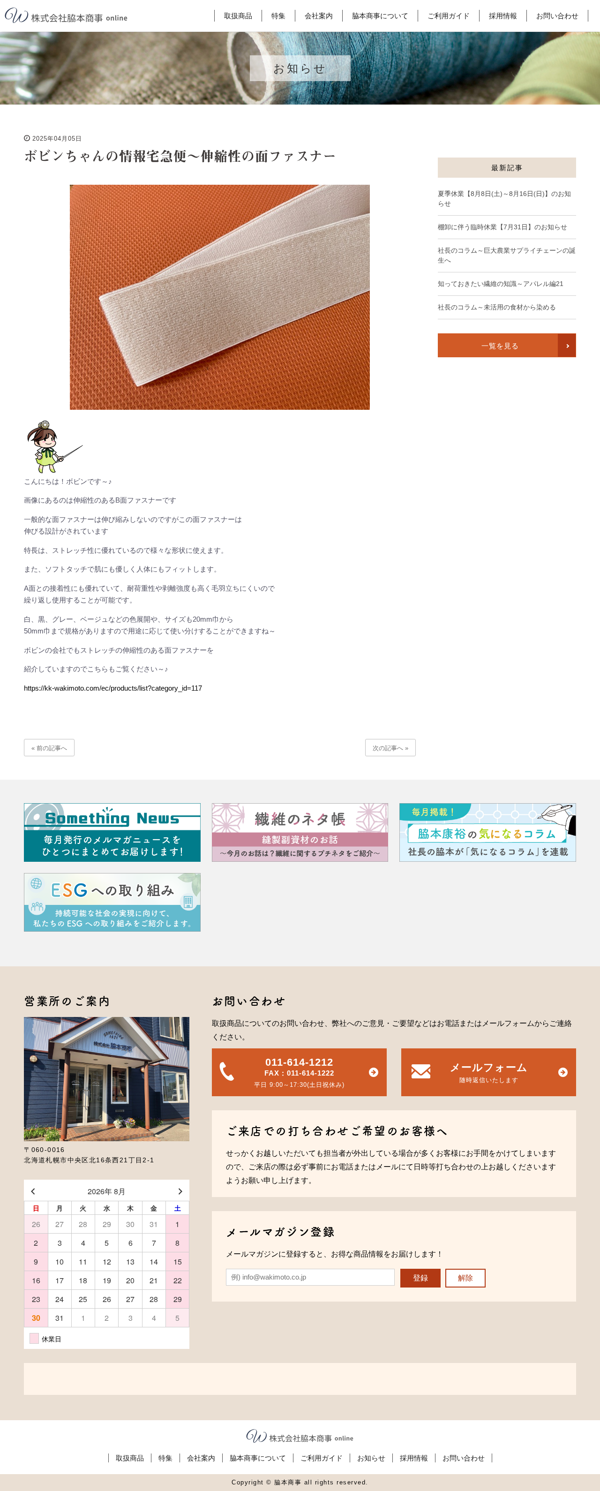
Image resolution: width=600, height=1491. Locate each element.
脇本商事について (258, 1458)
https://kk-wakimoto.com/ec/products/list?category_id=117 (113, 688)
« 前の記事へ (49, 748)
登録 (420, 1278)
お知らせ (371, 1458)
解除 (465, 1278)
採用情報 (414, 1458)
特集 (165, 1458)
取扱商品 (130, 1458)
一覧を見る (500, 346)
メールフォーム (488, 1073)
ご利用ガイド (321, 1458)
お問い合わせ (463, 1458)
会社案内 (201, 1458)
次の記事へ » (390, 748)
